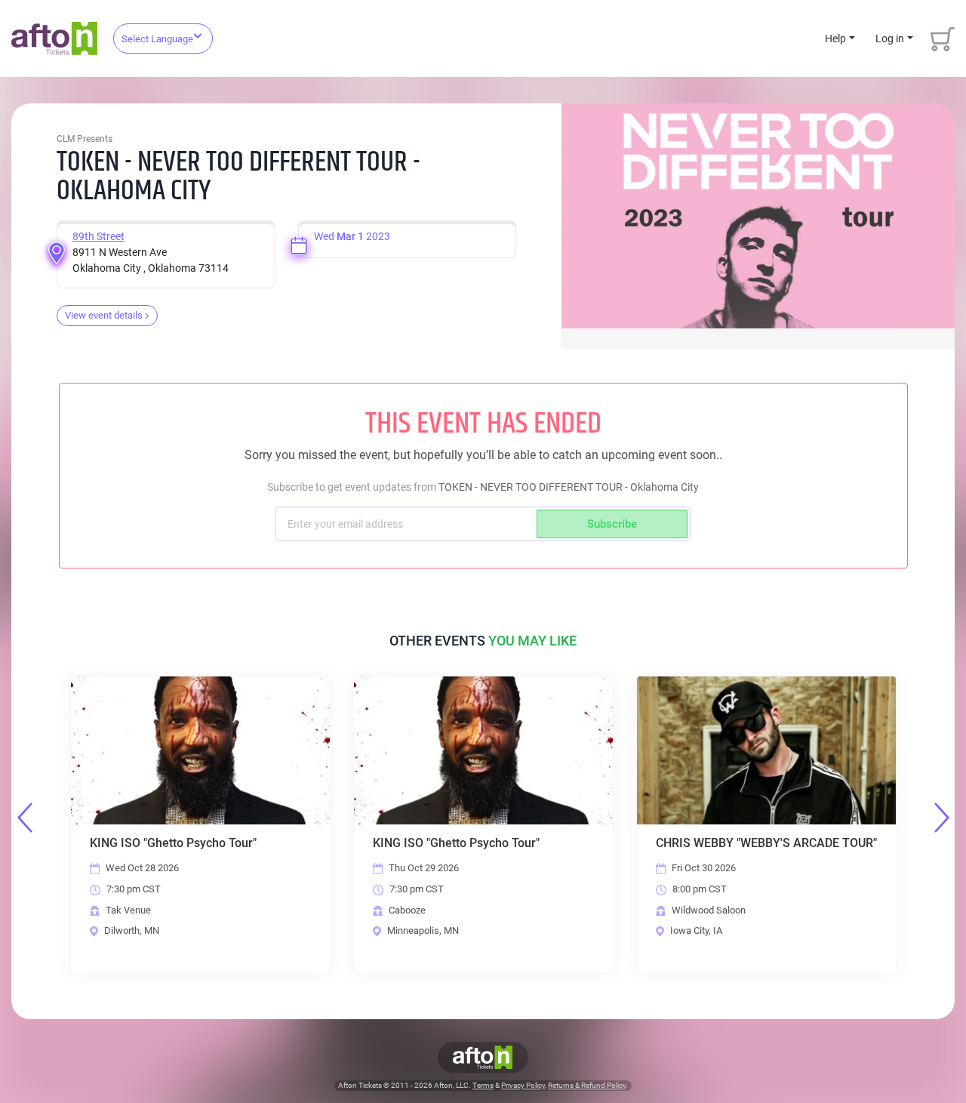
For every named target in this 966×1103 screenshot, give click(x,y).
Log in (889, 38)
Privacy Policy (523, 1085)
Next (942, 817)
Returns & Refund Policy (587, 1085)
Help (835, 38)
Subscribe (612, 524)
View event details (104, 315)
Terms (483, 1085)
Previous (25, 817)
